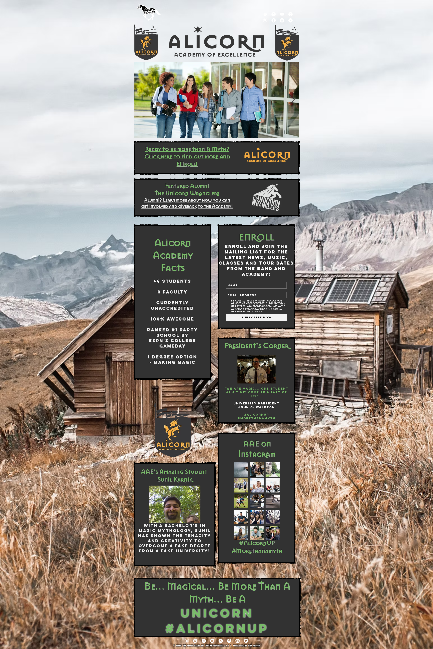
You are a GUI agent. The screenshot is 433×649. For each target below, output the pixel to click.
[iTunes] (204, 641)
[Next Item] (292, 99)
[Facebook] (273, 20)
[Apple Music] (273, 14)
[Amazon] (290, 14)
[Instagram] (282, 20)
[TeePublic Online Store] (265, 20)
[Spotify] (265, 14)
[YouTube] (212, 641)
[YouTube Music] (282, 14)
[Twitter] (290, 20)
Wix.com (256, 645)
